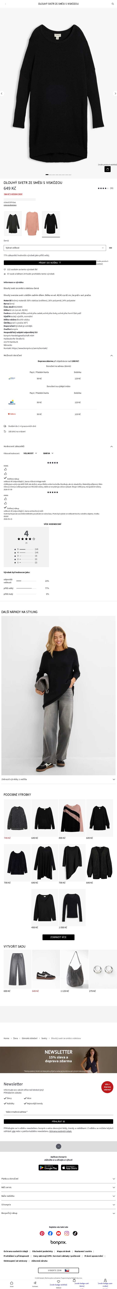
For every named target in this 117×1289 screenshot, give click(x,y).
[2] (50, 174)
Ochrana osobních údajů (16, 1251)
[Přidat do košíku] (107, 169)
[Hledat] (112, 4)
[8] (70, 174)
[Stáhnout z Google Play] (48, 1168)
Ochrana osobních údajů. (60, 1131)
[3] (53, 174)
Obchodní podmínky (42, 1251)
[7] (66, 174)
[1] (47, 174)
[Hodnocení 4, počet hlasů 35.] (103, 188)
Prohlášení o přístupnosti (16, 1256)
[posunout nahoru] (58, 1146)
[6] (63, 174)
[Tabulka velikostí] (110, 248)
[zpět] (5, 4)
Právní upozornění (94, 1256)
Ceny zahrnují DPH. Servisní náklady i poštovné (56, 1256)
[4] (56, 174)
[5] (60, 174)
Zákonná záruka (40, 1261)
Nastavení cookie (83, 1251)
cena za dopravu (10, 205)
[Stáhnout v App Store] (69, 1168)
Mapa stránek (63, 1251)
